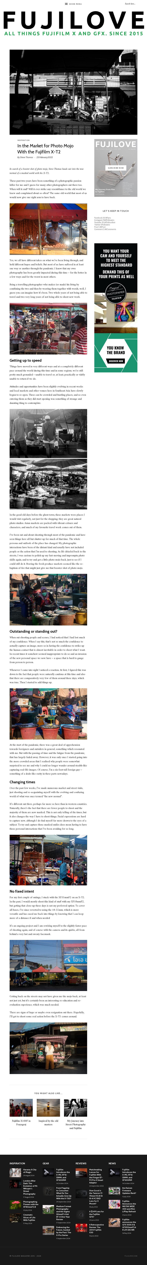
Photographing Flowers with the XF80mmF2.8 (30, 1204)
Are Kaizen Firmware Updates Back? (129, 1190)
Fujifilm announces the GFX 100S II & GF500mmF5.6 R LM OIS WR (129, 1224)
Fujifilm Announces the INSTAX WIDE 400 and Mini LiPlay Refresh (129, 1206)
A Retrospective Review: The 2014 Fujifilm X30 (96, 1228)
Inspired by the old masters (48, 1123)
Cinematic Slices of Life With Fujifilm (29, 1217)
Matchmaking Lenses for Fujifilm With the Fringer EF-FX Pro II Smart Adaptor (96, 1176)
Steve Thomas (26, 157)
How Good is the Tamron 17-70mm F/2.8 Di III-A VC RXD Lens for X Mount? (96, 1197)
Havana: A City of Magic (29, 1170)
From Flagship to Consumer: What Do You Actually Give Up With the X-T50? (63, 1193)
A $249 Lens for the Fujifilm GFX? (96, 1214)
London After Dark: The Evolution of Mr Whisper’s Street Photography (30, 1187)
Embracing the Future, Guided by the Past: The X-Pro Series (63, 1231)
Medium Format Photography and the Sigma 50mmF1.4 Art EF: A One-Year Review (63, 1213)
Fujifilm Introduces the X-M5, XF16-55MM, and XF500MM (63, 1174)
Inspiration (23, 140)
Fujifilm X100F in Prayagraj (21, 1123)
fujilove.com (131, 1256)
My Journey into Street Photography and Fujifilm (76, 1124)
